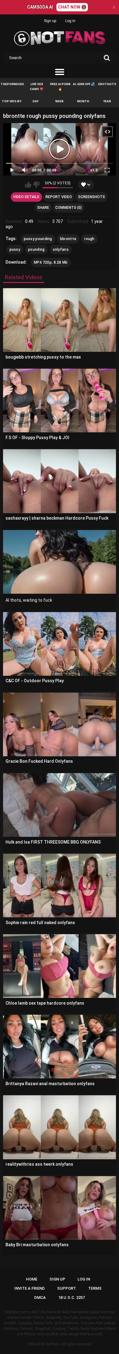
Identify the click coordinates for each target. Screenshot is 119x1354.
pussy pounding (38, 239)
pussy (14, 249)
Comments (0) (68, 207)
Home (31, 1279)
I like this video (28, 185)
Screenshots (91, 197)
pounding (36, 249)
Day (35, 101)
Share (43, 207)
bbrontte (68, 239)
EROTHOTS (107, 84)
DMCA (40, 1297)
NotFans (53, 1344)
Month (83, 101)
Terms (95, 1288)
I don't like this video (36, 185)
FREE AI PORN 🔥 (60, 86)
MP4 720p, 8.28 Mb (51, 262)
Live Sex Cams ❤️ (36, 86)
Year (107, 101)
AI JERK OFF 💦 (84, 84)
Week (59, 101)
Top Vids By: (12, 101)
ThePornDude (12, 84)
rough (89, 239)
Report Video (58, 197)
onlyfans (61, 249)
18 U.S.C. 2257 (71, 1297)
